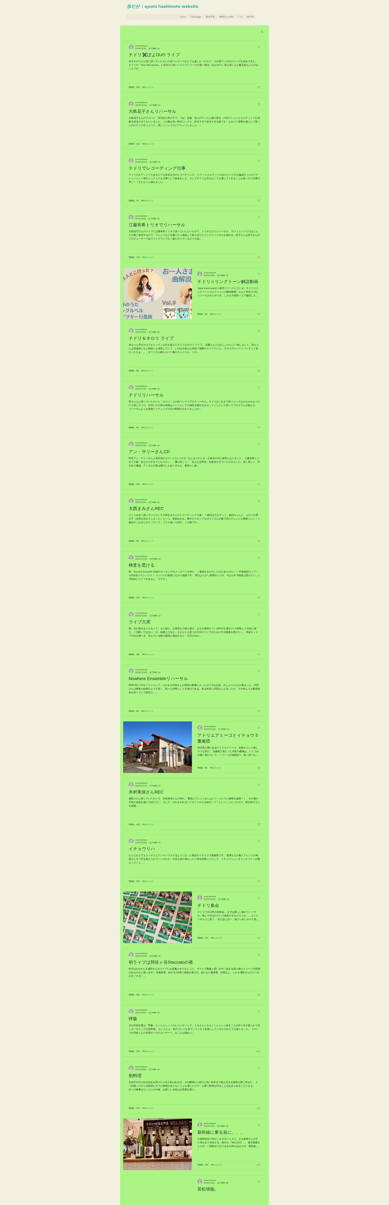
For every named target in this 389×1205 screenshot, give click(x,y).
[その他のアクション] (260, 47)
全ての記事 (128, 31)
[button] (262, 31)
